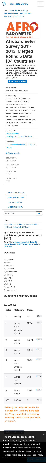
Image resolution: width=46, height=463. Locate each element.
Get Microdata (18, 81)
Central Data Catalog (18, 11)
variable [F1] (19, 16)
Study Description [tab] (16, 192)
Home (6, 11)
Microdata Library (19, 4)
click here (37, 455)
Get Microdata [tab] (16, 207)
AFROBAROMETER (11, 13)
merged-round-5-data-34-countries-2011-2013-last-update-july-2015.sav (22, 244)
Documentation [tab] (15, 202)
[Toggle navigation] (40, 4)
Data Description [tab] (16, 197)
